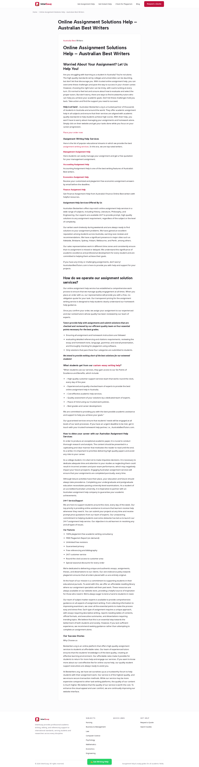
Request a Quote (154, 4)
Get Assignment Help (86, 4)
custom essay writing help (106, 365)
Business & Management (96, 727)
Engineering (90, 753)
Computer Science (93, 735)
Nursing (89, 722)
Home (35, 12)
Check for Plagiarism (124, 4)
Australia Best (69, 40)
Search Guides (146, 727)
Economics (90, 749)
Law (87, 731)
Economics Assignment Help (76, 177)
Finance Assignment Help (74, 189)
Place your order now (73, 132)
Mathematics (91, 744)
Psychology (90, 740)
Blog (138, 4)
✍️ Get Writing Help (99, 762)
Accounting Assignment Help (76, 164)
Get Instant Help (105, 4)
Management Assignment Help (76, 152)
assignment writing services (76, 146)
